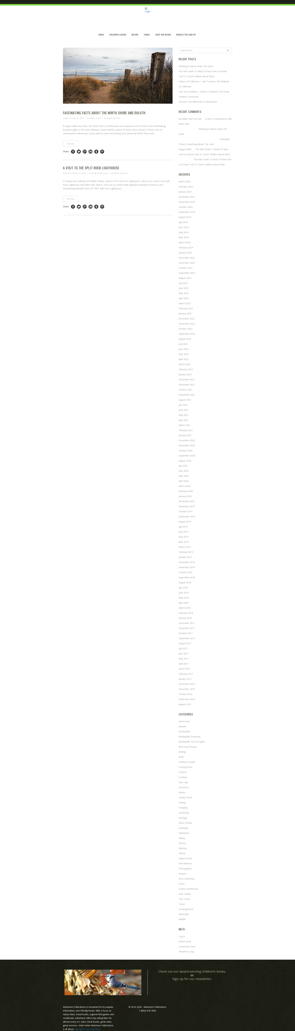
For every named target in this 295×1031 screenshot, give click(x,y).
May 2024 (184, 232)
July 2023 (183, 283)
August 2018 (185, 582)
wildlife (182, 919)
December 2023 (187, 257)
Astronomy (184, 721)
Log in (182, 936)
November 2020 (187, 445)
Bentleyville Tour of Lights (192, 741)
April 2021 (184, 420)
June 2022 (184, 349)
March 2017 (185, 668)
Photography (185, 868)
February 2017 (186, 673)
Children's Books (187, 761)
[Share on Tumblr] (96, 151)
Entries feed (185, 941)
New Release (185, 863)
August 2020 (185, 460)
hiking (182, 838)
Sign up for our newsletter (191, 979)
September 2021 (187, 394)
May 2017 (184, 658)
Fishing (182, 802)
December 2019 (187, 501)
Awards (182, 726)
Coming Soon (185, 767)
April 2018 (184, 602)
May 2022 (184, 354)
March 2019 (185, 546)
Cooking (183, 777)
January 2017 (185, 678)
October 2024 (185, 206)
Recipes (182, 873)
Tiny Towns (184, 899)
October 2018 (185, 572)
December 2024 (187, 196)
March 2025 (185, 181)
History (182, 843)
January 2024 (185, 252)
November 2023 (187, 262)
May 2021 (184, 415)
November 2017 (187, 628)
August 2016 (185, 704)
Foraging (183, 807)
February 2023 (186, 308)
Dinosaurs (184, 787)
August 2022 (185, 338)
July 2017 (183, 648)
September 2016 (187, 699)
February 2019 (186, 552)
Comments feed (187, 946)
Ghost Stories (185, 822)
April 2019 (184, 541)
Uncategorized (186, 909)
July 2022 (183, 343)
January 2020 (185, 496)
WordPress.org (186, 951)
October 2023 (185, 267)
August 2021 (185, 399)
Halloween (184, 833)
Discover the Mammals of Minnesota (198, 101)
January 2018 (185, 618)
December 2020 (187, 440)
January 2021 (185, 435)
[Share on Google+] (85, 151)
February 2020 (186, 491)
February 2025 (186, 186)
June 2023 (184, 288)
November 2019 (187, 506)
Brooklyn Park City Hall (190, 118)
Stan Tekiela (185, 893)
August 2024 (185, 217)
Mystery (183, 848)
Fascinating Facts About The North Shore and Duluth (104, 112)
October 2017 (185, 633)
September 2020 (187, 455)
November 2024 (187, 201)
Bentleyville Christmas (190, 736)
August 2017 (185, 643)
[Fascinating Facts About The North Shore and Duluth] (118, 76)
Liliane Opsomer (114, 118)
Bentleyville (184, 731)
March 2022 (185, 364)
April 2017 (184, 663)
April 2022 (184, 359)
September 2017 (187, 638)
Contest (183, 772)
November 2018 (187, 567)
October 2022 (185, 328)
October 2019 (185, 511)
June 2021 (184, 409)
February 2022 (186, 369)
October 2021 (185, 389)
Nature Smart (185, 858)
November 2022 (187, 323)
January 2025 (185, 191)
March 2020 (185, 486)
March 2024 (185, 242)
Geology (183, 817)
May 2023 (184, 293)
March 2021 (185, 425)
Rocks (182, 883)
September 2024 (187, 212)
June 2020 (184, 470)
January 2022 (185, 374)
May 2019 (184, 536)
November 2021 (187, 384)
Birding (182, 751)
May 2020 (184, 475)
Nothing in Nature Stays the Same (196, 66)
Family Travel (96, 173)
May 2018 (184, 597)
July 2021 (183, 404)
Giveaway (183, 827)
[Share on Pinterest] (102, 151)
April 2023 (184, 298)
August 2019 (185, 521)
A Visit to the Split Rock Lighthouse (91, 167)
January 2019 (185, 557)
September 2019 (187, 516)
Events (182, 792)
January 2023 (185, 313)
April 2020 (184, 481)
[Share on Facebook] (73, 151)
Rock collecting (186, 878)
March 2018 (185, 607)
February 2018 (186, 612)
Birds (181, 756)
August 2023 (185, 278)
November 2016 (187, 689)
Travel (98, 118)
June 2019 (184, 531)
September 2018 (187, 577)
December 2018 (187, 562)
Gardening (184, 812)
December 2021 (187, 379)
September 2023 (187, 272)
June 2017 (184, 653)
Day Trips (183, 782)
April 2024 (184, 237)
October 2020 (185, 450)
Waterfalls (184, 914)
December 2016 (187, 684)
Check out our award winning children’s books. (192, 971)
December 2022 (187, 318)
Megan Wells (185, 149)
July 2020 (183, 465)
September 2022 (187, 333)
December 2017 (187, 623)
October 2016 (185, 694)
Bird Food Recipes (188, 746)
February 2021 (186, 430)
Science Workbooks (188, 888)
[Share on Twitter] (79, 151)
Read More (70, 144)
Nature (92, 118)
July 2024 (183, 222)
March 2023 (185, 303)
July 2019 (183, 526)
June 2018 (184, 592)
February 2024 (186, 247)
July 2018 (183, 587)
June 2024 (184, 227)
